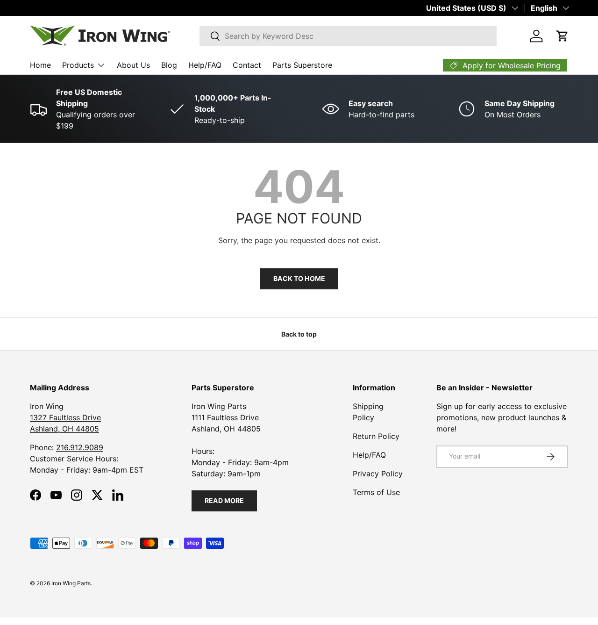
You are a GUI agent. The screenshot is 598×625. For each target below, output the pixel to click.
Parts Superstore (302, 65)
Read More (224, 500)
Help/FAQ (204, 65)
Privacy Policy (378, 473)
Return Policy (376, 436)
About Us (133, 65)
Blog (169, 65)
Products (78, 65)
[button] (562, 36)
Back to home (299, 278)
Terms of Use (376, 492)
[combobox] (348, 36)
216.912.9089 (79, 447)
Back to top (299, 334)
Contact (247, 65)
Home (40, 65)
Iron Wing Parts (71, 583)
